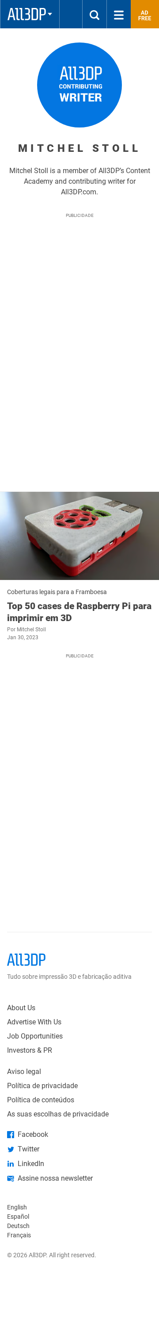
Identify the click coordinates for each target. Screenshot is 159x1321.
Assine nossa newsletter (55, 1178)
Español (18, 1216)
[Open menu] (119, 14)
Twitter (28, 1149)
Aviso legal (24, 1071)
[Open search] (94, 14)
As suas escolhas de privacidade (58, 1114)
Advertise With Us (34, 1022)
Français (19, 1235)
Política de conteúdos (40, 1100)
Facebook (33, 1134)
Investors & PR (29, 1050)
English (17, 1207)
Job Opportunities (35, 1036)
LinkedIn (31, 1163)
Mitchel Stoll (31, 629)
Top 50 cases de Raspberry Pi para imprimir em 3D (79, 612)
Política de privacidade (42, 1086)
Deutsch (18, 1225)
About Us (21, 1008)
